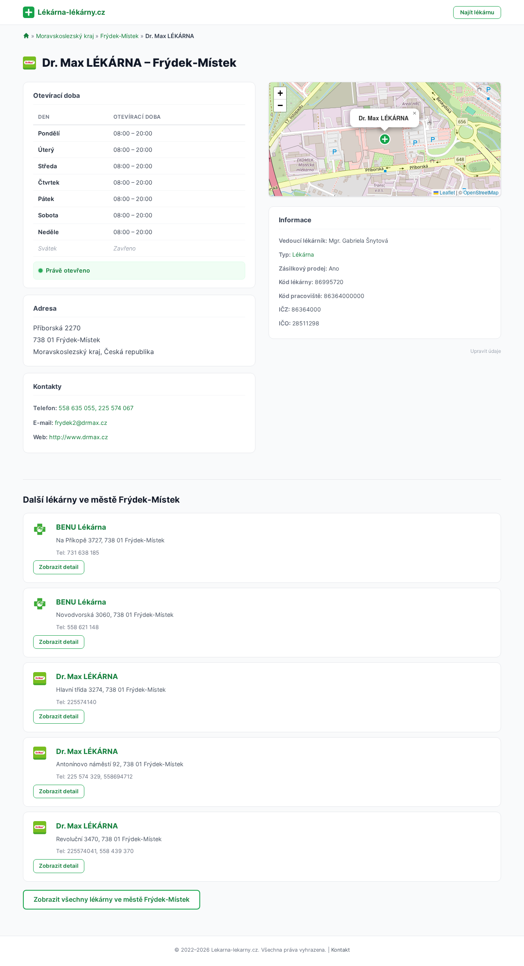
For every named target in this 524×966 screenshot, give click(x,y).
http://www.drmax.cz (78, 436)
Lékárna (303, 254)
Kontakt (340, 950)
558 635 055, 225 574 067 (96, 407)
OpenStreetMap (481, 192)
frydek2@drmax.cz (81, 422)
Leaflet (446, 192)
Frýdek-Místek (119, 35)
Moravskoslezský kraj (65, 35)
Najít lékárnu (477, 12)
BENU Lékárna (81, 527)
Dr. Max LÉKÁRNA (87, 676)
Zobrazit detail (59, 567)
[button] (385, 139)
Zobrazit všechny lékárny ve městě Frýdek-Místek (112, 899)
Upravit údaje (485, 351)
